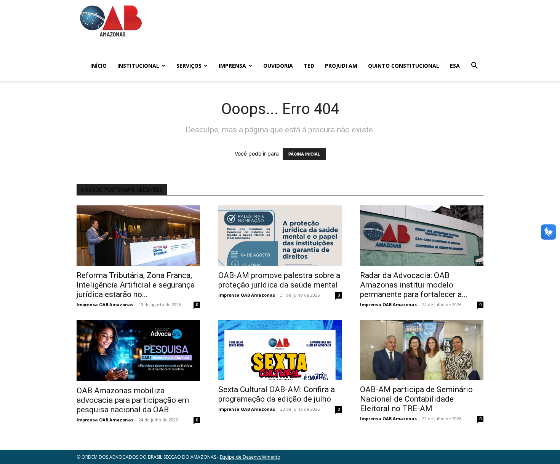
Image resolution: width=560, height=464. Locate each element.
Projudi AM (341, 65)
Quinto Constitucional (403, 65)
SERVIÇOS (189, 65)
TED (309, 65)
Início (98, 65)
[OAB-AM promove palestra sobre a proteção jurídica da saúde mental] (280, 235)
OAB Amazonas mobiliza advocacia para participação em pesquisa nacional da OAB (133, 400)
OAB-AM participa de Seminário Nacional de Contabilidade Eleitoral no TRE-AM (416, 399)
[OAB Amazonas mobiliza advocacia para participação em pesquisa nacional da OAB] (138, 350)
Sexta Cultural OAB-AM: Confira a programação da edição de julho (276, 394)
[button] (474, 66)
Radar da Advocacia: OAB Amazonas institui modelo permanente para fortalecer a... (413, 285)
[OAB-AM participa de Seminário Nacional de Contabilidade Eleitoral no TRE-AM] (421, 350)
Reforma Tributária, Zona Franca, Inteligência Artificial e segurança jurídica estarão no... (136, 285)
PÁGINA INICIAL (304, 154)
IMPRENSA (232, 65)
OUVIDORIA (278, 65)
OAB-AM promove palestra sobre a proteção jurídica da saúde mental (279, 280)
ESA (455, 65)
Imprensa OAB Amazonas (105, 304)
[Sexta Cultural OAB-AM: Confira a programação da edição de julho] (280, 350)
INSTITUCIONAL (138, 65)
